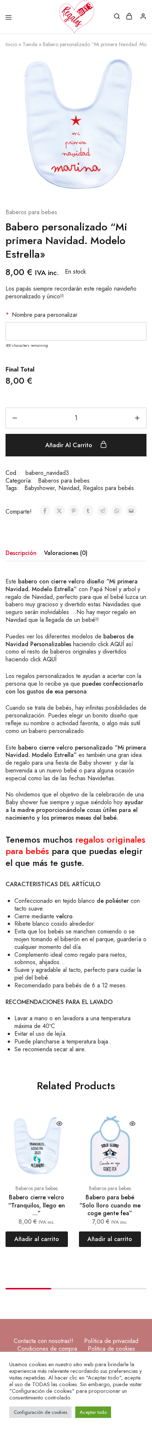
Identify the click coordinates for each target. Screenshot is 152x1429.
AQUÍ (117, 644)
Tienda (30, 44)
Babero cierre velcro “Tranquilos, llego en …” (36, 1205)
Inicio (11, 44)
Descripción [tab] (21, 553)
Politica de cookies (111, 1348)
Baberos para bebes (31, 212)
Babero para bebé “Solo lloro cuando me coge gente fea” (110, 1205)
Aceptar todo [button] (93, 1412)
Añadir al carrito (69, 445)
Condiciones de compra (47, 1348)
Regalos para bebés (108, 488)
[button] (37, 1239)
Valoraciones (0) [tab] (65, 553)
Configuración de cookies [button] (40, 1412)
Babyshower (39, 488)
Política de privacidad (111, 1341)
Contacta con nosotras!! (43, 1341)
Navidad (68, 488)
